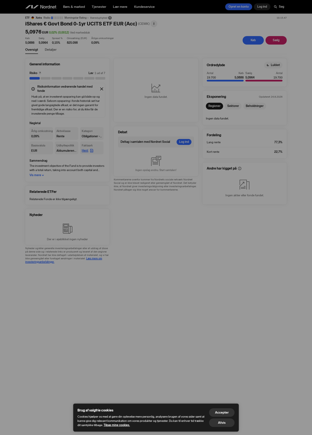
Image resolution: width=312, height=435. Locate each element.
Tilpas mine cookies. (117, 425)
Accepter (222, 412)
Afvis (222, 423)
